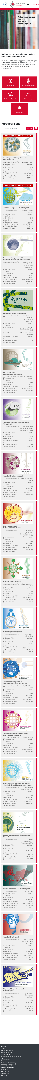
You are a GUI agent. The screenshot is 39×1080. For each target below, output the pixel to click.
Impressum (5, 1061)
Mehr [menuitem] (6, 4)
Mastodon (4, 1069)
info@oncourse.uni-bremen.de (11, 1056)
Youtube (6, 1071)
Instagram (6, 1073)
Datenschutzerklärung (8, 1063)
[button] (29, 4)
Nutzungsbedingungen (8, 1065)
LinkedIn (5, 1075)
